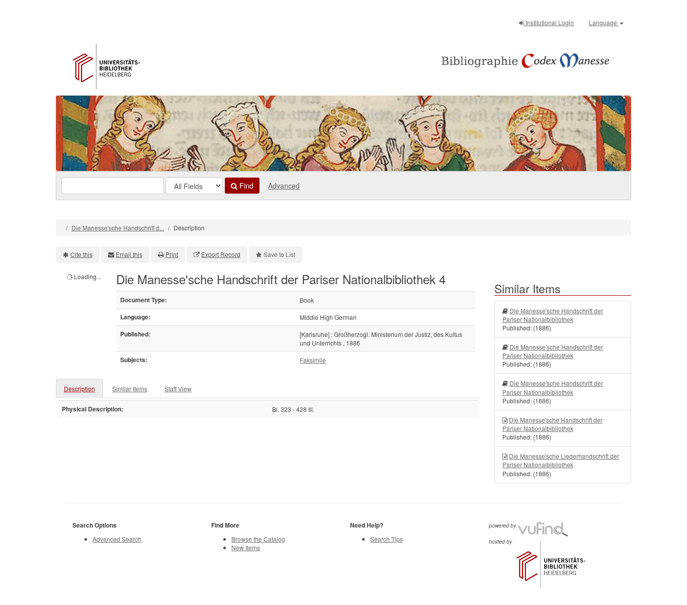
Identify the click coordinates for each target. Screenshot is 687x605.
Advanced (284, 186)
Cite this (81, 254)
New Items (245, 547)
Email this (129, 254)
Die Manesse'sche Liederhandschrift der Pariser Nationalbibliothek (560, 460)
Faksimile (313, 360)
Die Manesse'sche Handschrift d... (117, 227)
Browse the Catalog (258, 539)
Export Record (220, 254)
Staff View (178, 388)
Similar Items (129, 388)
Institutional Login (549, 22)
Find (245, 186)
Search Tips (386, 539)
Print (171, 254)
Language (604, 22)
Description (79, 388)
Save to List (279, 254)
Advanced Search (117, 539)
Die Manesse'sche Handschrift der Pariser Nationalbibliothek (552, 314)
